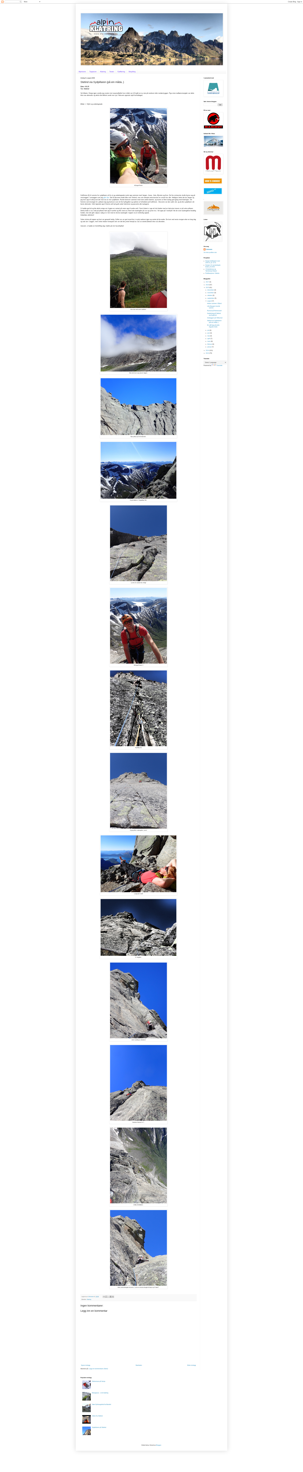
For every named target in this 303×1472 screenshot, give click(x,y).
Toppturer (93, 72)
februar (209, 344)
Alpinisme (82, 72)
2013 (207, 353)
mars (209, 341)
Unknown (209, 249)
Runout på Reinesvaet (214, 311)
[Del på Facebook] (110, 1296)
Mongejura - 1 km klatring (100, 1393)
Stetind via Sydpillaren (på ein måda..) (214, 321)
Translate (219, 365)
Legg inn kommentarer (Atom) (98, 1369)
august (209, 301)
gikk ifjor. (106, 197)
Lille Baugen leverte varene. (213, 307)
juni (208, 333)
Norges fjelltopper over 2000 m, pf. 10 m (212, 261)
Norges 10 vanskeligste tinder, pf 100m (213, 266)
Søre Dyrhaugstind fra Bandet (101, 1404)
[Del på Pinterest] (113, 1296)
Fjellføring (121, 72)
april (209, 338)
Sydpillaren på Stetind (99, 1427)
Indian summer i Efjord (214, 303)
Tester (111, 72)
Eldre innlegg (191, 1365)
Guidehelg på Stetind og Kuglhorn (214, 314)
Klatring (103, 72)
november (210, 293)
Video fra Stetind (97, 1416)
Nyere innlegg (85, 1365)
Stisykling (132, 72)
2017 (207, 282)
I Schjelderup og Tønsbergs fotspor (211, 270)
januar (209, 347)
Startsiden (139, 1365)
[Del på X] (108, 1296)
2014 (207, 350)
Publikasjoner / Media (212, 273)
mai (208, 336)
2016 (207, 285)
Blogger (158, 1445)
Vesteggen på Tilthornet (214, 318)
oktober (210, 295)
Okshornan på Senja (98, 1381)
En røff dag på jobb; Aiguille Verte (213, 326)
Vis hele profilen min (210, 252)
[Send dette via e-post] (104, 1296)
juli (208, 330)
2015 (207, 287)
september (211, 298)
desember (210, 290)
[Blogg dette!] (106, 1296)
